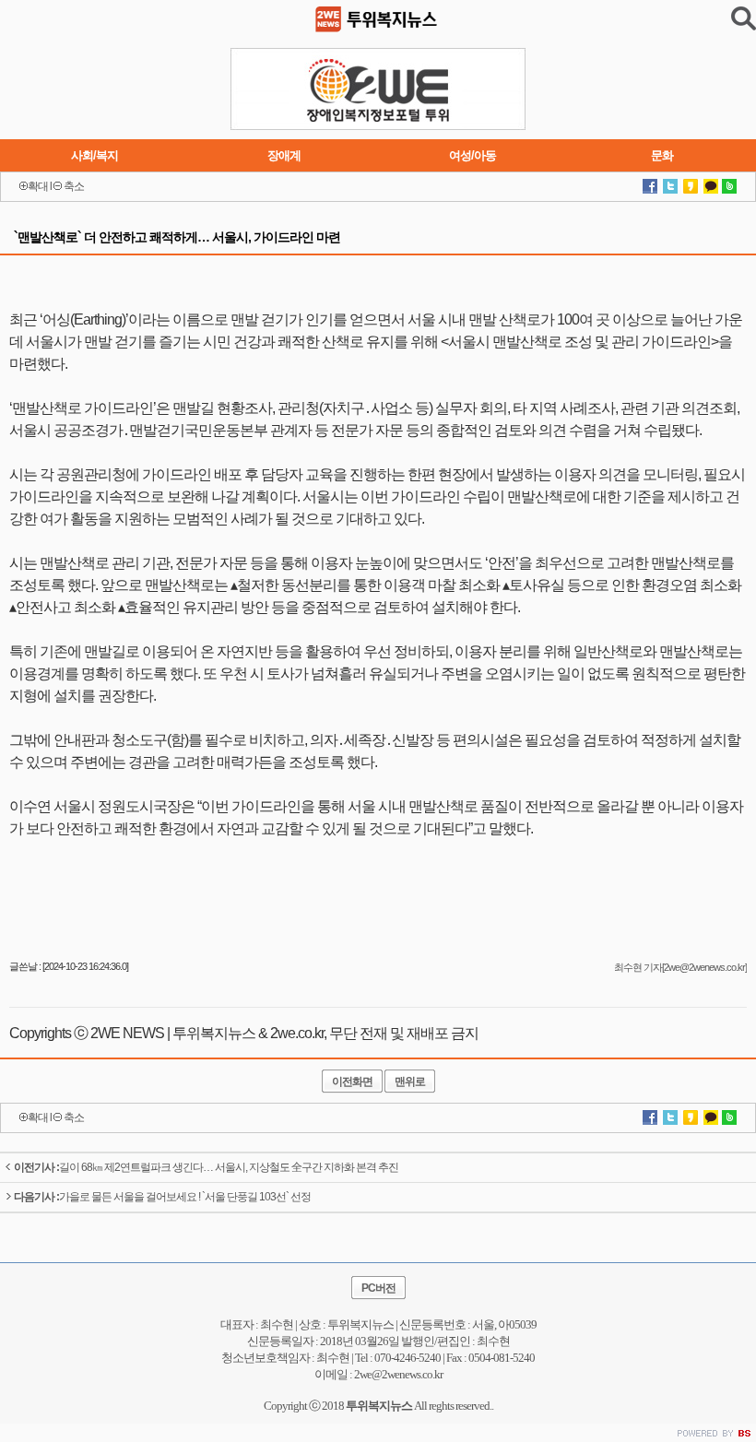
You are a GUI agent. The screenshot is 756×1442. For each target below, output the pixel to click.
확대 (38, 186)
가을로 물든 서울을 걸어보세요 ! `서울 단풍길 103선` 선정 (162, 1196)
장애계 (284, 155)
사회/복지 (94, 155)
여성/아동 (472, 155)
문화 (662, 155)
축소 (74, 186)
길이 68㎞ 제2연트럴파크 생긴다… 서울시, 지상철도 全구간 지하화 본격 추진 (206, 1167)
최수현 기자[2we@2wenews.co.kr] (680, 967)
